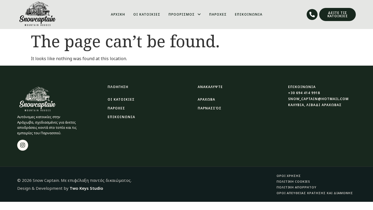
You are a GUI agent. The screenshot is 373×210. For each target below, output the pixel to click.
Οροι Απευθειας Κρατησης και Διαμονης (315, 193)
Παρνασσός (209, 108)
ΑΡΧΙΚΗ (118, 14)
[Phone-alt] (312, 14)
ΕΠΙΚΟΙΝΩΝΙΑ (248, 14)
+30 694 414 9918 (304, 93)
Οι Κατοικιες (121, 99)
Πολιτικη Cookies (293, 181)
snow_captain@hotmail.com (318, 99)
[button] (184, 14)
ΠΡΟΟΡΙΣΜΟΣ (181, 14)
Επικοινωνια (121, 117)
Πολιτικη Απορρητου (296, 187)
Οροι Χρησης (289, 176)
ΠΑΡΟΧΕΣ (218, 14)
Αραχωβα (206, 99)
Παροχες (116, 108)
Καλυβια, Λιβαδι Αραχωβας (315, 105)
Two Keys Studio (86, 188)
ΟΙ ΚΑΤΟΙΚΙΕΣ (146, 14)
